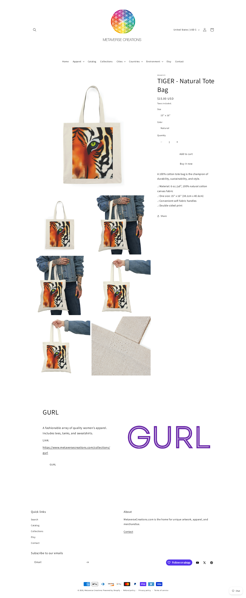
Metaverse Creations (93, 590)
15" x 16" (166, 115)
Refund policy (129, 590)
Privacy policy (145, 590)
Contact (35, 542)
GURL (53, 464)
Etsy (33, 537)
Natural (165, 128)
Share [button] (164, 215)
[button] (34, 29)
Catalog (35, 525)
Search (34, 519)
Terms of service (161, 590)
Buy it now (186, 163)
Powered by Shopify (111, 590)
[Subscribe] (87, 562)
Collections (37, 531)
